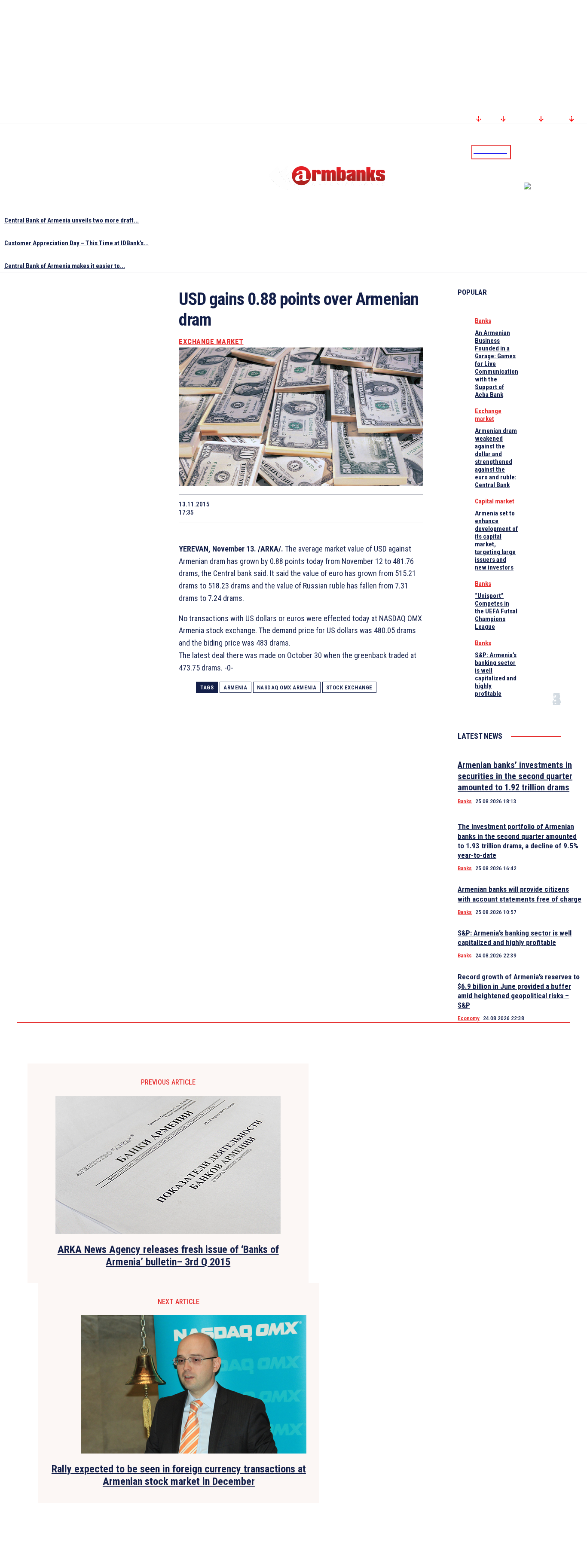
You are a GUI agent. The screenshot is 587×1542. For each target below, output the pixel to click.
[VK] (347, 508)
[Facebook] (550, 151)
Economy (469, 1018)
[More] (408, 508)
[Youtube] (571, 151)
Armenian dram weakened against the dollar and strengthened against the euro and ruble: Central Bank (496, 458)
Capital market (494, 501)
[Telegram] (561, 151)
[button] (519, 151)
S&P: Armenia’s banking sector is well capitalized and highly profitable (496, 674)
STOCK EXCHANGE (349, 687)
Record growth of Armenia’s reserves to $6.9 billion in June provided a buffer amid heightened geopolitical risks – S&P (519, 990)
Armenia (235, 687)
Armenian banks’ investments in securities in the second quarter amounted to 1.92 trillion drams (515, 776)
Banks (483, 321)
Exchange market (211, 341)
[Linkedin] (581, 151)
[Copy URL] (377, 508)
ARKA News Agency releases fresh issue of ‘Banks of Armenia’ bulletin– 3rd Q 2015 (168, 1255)
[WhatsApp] (286, 508)
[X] (255, 508)
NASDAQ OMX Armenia (287, 687)
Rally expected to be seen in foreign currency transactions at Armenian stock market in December (179, 1475)
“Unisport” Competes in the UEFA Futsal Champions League (496, 611)
